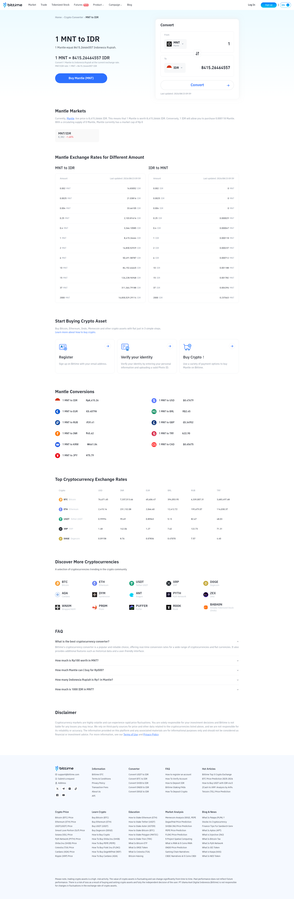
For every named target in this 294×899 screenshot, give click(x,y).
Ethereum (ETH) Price (65, 822)
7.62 (170, 529)
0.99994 (102, 519)
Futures (81, 5)
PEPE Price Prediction (175, 830)
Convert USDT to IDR (139, 775)
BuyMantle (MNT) (81, 78)
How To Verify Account (176, 779)
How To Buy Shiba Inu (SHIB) (106, 839)
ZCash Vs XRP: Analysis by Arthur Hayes (221, 787)
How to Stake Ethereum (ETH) (143, 818)
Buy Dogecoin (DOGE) (102, 830)
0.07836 (150, 539)
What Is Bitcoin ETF (138, 843)
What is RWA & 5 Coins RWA (178, 843)
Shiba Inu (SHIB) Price (66, 843)
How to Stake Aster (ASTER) (142, 826)
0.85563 (150, 519)
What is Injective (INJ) (213, 835)
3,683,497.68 (223, 500)
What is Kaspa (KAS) (211, 852)
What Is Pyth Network (212, 843)
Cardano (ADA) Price (65, 852)
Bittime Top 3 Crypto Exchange (217, 775)
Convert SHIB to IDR (138, 783)
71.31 (219, 529)
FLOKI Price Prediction (176, 835)
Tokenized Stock (60, 5)
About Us (96, 792)
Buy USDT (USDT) (100, 826)
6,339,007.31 (197, 500)
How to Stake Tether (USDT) (142, 822)
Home (58, 17)
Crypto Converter (73, 17)
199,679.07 (196, 509)
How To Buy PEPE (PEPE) (103, 843)
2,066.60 (150, 509)
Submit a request (66, 779)
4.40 (219, 539)
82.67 (194, 519)
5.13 (170, 519)
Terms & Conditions (101, 779)
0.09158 (102, 539)
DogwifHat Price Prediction (178, 822)
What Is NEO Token (211, 856)
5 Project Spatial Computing (178, 839)
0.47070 (172, 539)
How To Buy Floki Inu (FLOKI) (106, 848)
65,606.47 (151, 500)
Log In (251, 5)
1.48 (100, 529)
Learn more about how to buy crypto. (75, 332)
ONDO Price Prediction (176, 848)
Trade (44, 5)
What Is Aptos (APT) (211, 830)
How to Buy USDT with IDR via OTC (218, 783)
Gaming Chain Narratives (177, 852)
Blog (129, 5)
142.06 (123, 529)
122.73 (194, 529)
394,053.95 (173, 500)
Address (62, 783)
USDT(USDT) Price (63, 826)
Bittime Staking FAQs (175, 787)
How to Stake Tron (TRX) (140, 839)
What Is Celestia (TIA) (139, 852)
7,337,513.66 (126, 500)
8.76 (122, 539)
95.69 (123, 519)
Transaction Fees (100, 787)
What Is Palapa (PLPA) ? (213, 818)
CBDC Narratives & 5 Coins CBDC (181, 856)
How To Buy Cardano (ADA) (105, 856)
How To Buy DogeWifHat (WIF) (106, 852)
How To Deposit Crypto (176, 792)
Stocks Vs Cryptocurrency (214, 822)
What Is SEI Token (211, 848)
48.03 (219, 519)
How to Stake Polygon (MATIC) (143, 835)
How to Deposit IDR (174, 783)
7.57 (193, 539)
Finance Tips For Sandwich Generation (220, 826)
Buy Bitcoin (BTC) (100, 818)
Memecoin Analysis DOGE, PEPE (180, 818)
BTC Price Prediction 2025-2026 (217, 779)
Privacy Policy (150, 735)
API (93, 796)
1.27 (148, 529)
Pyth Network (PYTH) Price (68, 839)
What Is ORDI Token (138, 848)
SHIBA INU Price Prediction (178, 826)
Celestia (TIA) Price (64, 848)
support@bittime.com (68, 775)
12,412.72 (172, 509)
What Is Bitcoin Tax (211, 839)
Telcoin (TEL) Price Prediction (216, 792)
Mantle (70, 118)
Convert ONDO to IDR (139, 787)
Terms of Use (130, 735)
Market (32, 5)
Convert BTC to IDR (138, 779)
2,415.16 (102, 509)
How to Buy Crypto (101, 835)
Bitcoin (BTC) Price (64, 818)
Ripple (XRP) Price (64, 856)
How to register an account (178, 775)
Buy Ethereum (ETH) (101, 822)
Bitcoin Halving (136, 856)
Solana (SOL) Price (64, 835)
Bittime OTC (98, 775)
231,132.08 (125, 509)
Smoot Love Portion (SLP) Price (70, 830)
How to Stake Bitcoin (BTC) (142, 830)
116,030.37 (222, 509)
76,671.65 (103, 500)
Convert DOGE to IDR (139, 792)
